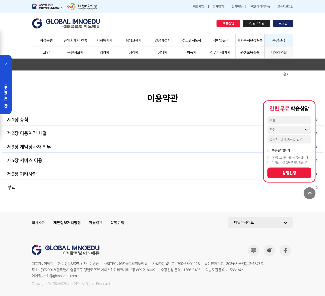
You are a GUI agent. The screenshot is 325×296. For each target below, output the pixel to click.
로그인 (283, 23)
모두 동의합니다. (281, 150)
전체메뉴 (237, 6)
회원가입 (198, 6)
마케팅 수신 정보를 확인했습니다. (290, 162)
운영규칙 (117, 223)
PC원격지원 (256, 23)
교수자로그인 (285, 6)
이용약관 (95, 223)
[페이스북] (285, 250)
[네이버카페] (269, 250)
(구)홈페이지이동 (260, 6)
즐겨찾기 (218, 6)
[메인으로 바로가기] (66, 23)
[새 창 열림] (47, 6)
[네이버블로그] (253, 250)
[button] (162, 119)
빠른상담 (228, 23)
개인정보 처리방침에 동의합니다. (290, 157)
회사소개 (38, 223)
